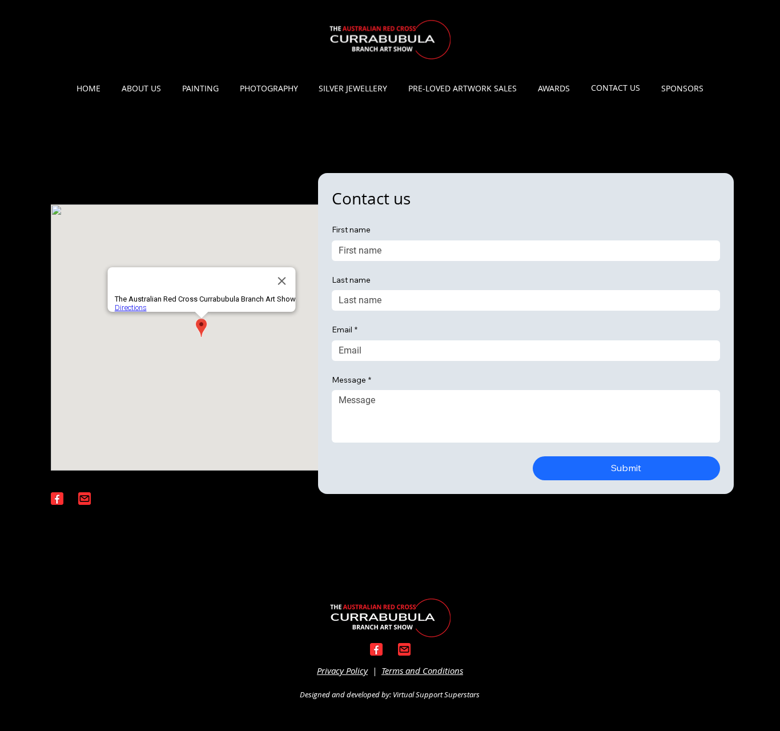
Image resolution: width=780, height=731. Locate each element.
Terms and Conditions (422, 670)
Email (344, 329)
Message (351, 380)
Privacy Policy (342, 670)
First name (351, 229)
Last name (351, 280)
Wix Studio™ (462, 646)
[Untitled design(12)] (84, 498)
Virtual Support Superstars (436, 694)
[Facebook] (57, 498)
